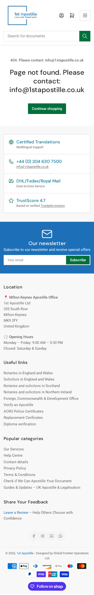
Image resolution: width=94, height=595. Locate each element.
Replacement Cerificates (23, 417)
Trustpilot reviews (52, 205)
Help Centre (13, 455)
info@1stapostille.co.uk (32, 166)
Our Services (14, 449)
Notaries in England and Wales (28, 373)
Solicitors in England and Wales (29, 379)
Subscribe (78, 260)
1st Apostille (25, 553)
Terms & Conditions (19, 475)
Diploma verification (20, 424)
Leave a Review (16, 512)
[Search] (85, 36)
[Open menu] (85, 15)
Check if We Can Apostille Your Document (38, 481)
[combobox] (47, 36)
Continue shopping (47, 109)
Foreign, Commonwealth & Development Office (41, 398)
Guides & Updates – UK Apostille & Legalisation (42, 487)
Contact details (16, 462)
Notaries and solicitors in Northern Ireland (38, 392)
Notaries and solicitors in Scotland (32, 386)
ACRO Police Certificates (24, 411)
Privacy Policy (15, 468)
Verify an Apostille (18, 405)
